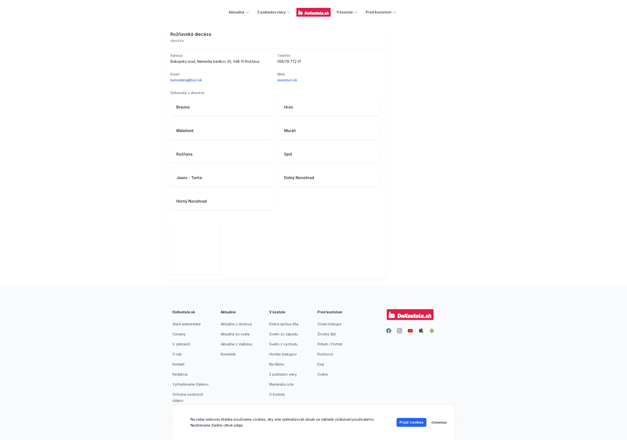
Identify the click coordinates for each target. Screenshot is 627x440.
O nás (177, 354)
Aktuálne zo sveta (235, 334)
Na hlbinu (276, 364)
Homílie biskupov (283, 354)
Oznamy (179, 334)
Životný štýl (326, 334)
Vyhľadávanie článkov (190, 384)
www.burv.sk (287, 80)
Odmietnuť (439, 422)
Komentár (228, 354)
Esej (320, 364)
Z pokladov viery (283, 374)
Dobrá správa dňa (283, 324)
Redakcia (180, 374)
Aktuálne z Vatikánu (236, 344)
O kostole (277, 394)
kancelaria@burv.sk (186, 80)
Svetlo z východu (283, 344)
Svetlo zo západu (283, 334)
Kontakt (178, 364)
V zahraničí (181, 344)
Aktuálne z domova (236, 324)
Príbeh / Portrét (329, 344)
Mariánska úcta (281, 384)
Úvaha (322, 374)
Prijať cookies (411, 422)
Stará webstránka (186, 324)
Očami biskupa (329, 324)
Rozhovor (325, 354)
